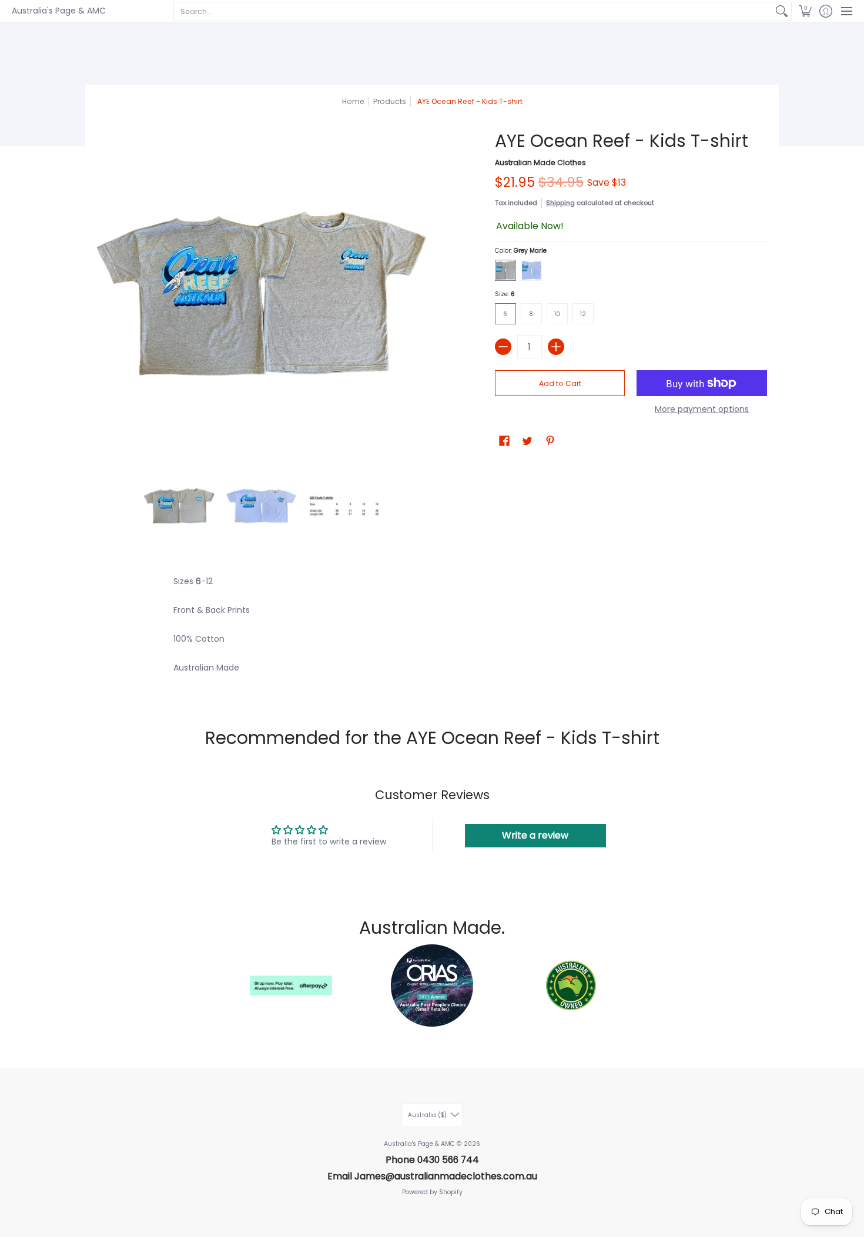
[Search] (781, 11)
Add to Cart (560, 383)
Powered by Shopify (432, 1192)
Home (353, 101)
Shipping (560, 202)
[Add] (556, 346)
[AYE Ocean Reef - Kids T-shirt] (179, 506)
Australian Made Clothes (540, 162)
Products (389, 101)
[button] (805, 11)
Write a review (535, 835)
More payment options (702, 409)
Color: (521, 250)
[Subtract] (503, 346)
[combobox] (473, 11)
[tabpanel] (432, 631)
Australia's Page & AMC (59, 10)
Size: (505, 294)
